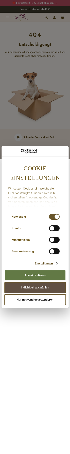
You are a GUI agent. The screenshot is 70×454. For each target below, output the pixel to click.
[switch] (54, 228)
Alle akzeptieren (35, 275)
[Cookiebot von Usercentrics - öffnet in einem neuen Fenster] (20, 151)
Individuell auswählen (35, 287)
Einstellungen (44, 263)
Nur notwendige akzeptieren (35, 299)
